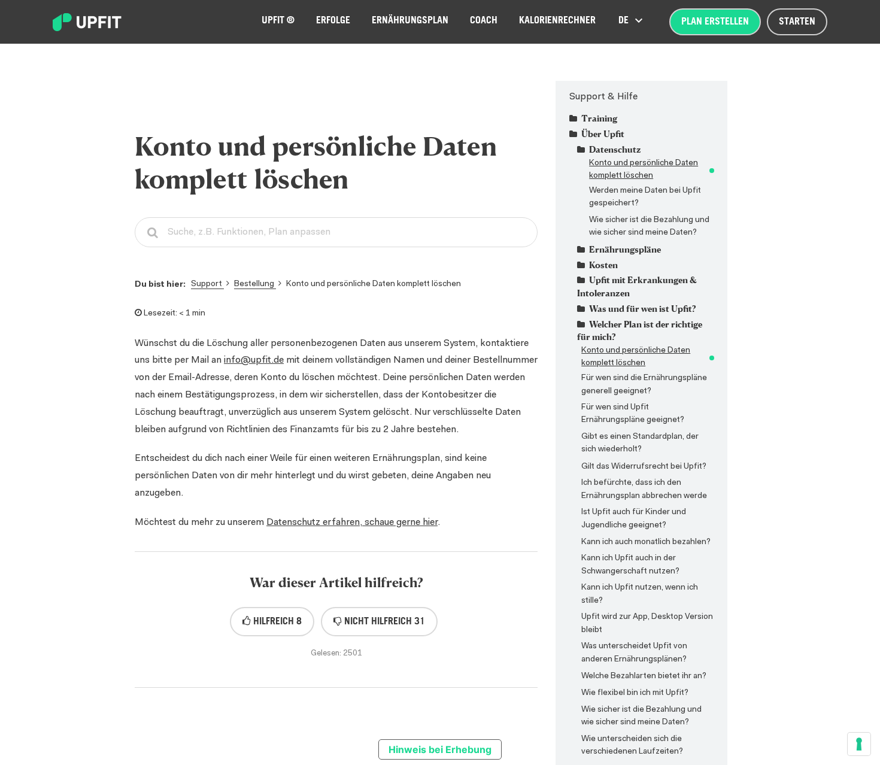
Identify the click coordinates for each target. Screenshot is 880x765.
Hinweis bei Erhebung (440, 749)
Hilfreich (276, 621)
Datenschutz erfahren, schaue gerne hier (352, 522)
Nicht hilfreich (383, 621)
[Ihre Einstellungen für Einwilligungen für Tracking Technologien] (859, 744)
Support (207, 284)
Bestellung (255, 284)
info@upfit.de (254, 360)
